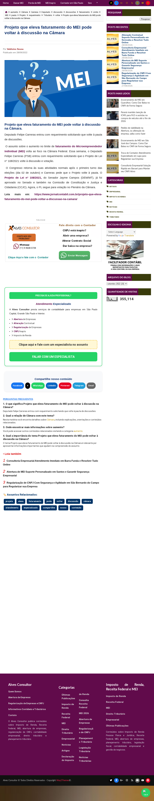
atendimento (12, 508)
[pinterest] (148, 3)
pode (49, 501)
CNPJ (16, 331)
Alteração (19, 323)
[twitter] (111, 3)
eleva (20, 501)
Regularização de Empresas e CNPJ (26, 703)
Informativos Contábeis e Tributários (27, 709)
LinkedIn (52, 385)
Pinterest (65, 385)
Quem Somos (15, 691)
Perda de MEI (34, 3)
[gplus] (121, 3)
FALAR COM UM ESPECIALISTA (53, 357)
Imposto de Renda (117, 197)
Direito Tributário (115, 714)
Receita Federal (116, 212)
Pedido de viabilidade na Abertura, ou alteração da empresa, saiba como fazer (133, 131)
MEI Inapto (51, 3)
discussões (71, 12)
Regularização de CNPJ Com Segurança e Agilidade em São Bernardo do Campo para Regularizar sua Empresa (136, 78)
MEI (6, 15)
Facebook (17, 385)
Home (6, 3)
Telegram (79, 385)
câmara (87, 501)
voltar (57, 15)
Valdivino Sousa (15, 49)
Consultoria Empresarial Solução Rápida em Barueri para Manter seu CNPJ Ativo (136, 169)
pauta (13, 15)
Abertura (18, 319)
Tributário (48, 15)
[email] (137, 3)
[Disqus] (53, 548)
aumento (14, 12)
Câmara (24, 12)
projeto (9, 501)
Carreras (34, 12)
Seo (90, 3)
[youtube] (142, 3)
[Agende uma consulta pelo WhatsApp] (145, 792)
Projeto (23, 15)
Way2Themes (62, 780)
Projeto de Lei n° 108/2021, (23, 177)
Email (91, 385)
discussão (58, 12)
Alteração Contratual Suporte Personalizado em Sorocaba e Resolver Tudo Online (135, 39)
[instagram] (127, 3)
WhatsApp (38, 385)
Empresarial (114, 192)
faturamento (84, 12)
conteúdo (76, 508)
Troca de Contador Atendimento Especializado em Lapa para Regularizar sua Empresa (136, 156)
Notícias (113, 207)
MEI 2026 (84, 713)
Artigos (113, 187)
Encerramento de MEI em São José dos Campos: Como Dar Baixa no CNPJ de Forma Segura (136, 144)
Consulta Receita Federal (84, 704)
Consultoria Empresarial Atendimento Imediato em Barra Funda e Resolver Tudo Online (135, 51)
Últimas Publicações (117, 725)
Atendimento (44, 303)
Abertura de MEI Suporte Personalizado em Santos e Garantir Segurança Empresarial (135, 64)
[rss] (132, 3)
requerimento (34, 15)
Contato (12, 715)
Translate (129, 235)
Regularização (21, 327)
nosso (63, 508)
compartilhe (49, 508)
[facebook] (116, 3)
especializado (31, 508)
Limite (95, 12)
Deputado (46, 12)
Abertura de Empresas (19, 697)
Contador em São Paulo (71, 3)
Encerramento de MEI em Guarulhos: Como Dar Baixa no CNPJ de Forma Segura (135, 103)
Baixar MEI (18, 3)
